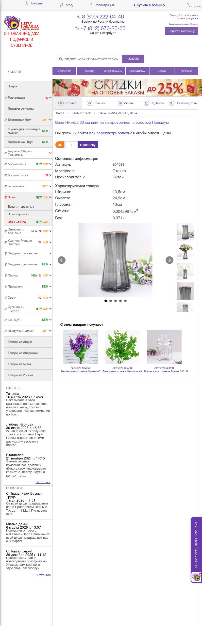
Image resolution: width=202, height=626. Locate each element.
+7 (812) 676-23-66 (102, 28)
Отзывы (162, 71)
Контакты (186, 71)
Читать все (43, 482)
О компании (64, 71)
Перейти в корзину (181, 31)
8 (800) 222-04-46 (103, 16)
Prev (62, 260)
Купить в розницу (151, 5)
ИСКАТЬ (133, 59)
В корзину (88, 145)
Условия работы (113, 71)
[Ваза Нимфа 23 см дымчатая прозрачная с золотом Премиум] (115, 260)
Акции (13, 86)
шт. (60, 144)
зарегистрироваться (116, 133)
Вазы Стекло (81, 113)
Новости (89, 71)
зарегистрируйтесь (187, 18)
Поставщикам (137, 71)
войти (82, 133)
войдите (189, 15)
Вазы (60, 113)
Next (169, 260)
